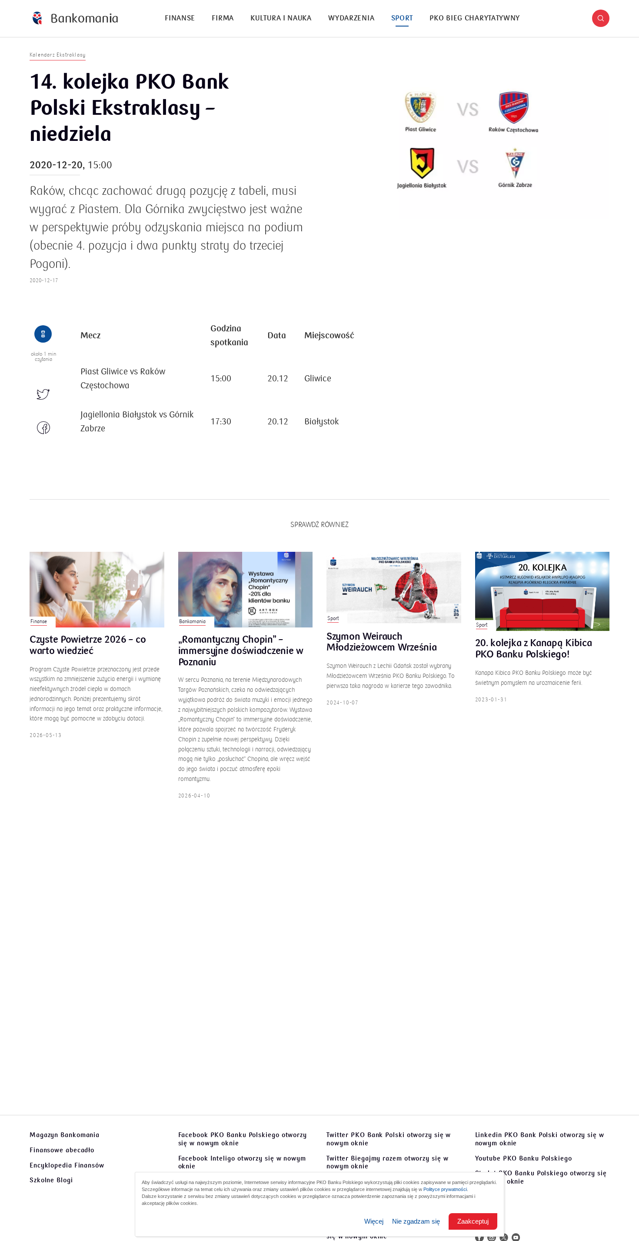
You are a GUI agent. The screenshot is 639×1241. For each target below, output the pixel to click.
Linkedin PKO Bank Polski (539, 1139)
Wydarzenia (351, 18)
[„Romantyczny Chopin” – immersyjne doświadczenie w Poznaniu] (245, 589)
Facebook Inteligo (242, 1162)
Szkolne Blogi (51, 1180)
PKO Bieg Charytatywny (474, 18)
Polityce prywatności (445, 1189)
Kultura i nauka (281, 18)
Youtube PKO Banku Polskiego (523, 1158)
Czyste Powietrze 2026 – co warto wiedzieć (88, 645)
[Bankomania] (75, 18)
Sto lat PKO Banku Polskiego (541, 1177)
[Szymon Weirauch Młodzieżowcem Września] (393, 588)
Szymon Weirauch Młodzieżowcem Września (381, 642)
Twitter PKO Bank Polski (388, 1139)
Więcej (373, 1221)
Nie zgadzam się (416, 1221)
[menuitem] (180, 18)
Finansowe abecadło (62, 1150)
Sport (402, 18)
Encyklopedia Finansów (67, 1165)
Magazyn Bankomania (65, 1135)
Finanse (180, 18)
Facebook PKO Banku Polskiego (242, 1139)
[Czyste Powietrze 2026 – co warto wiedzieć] (97, 589)
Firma (223, 18)
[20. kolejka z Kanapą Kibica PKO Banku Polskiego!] (542, 591)
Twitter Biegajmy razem (387, 1162)
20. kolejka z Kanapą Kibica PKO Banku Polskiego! (533, 649)
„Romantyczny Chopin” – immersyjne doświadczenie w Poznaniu (240, 651)
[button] (600, 18)
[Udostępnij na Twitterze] (43, 395)
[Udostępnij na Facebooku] (43, 428)
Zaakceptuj (473, 1221)
